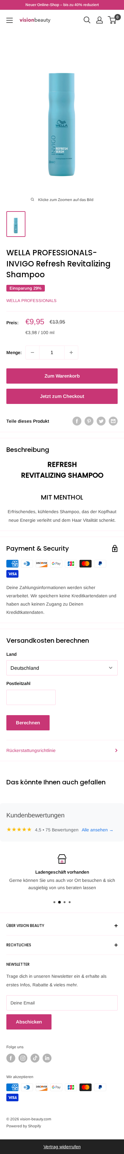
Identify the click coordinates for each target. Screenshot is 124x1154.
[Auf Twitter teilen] (101, 421)
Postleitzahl (18, 683)
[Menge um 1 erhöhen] (71, 352)
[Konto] (99, 20)
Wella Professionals (31, 300)
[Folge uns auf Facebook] (10, 1058)
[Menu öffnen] (9, 20)
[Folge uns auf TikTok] (35, 1058)
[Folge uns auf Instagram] (22, 1058)
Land (11, 654)
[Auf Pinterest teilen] (89, 421)
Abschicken (29, 1021)
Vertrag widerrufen (62, 1146)
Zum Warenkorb (62, 376)
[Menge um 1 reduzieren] (32, 352)
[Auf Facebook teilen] (76, 421)
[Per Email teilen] (113, 421)
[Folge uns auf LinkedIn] (47, 1058)
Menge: (14, 352)
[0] (112, 20)
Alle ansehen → (98, 829)
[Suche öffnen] (87, 20)
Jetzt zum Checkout (62, 396)
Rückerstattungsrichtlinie (31, 750)
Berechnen (28, 722)
